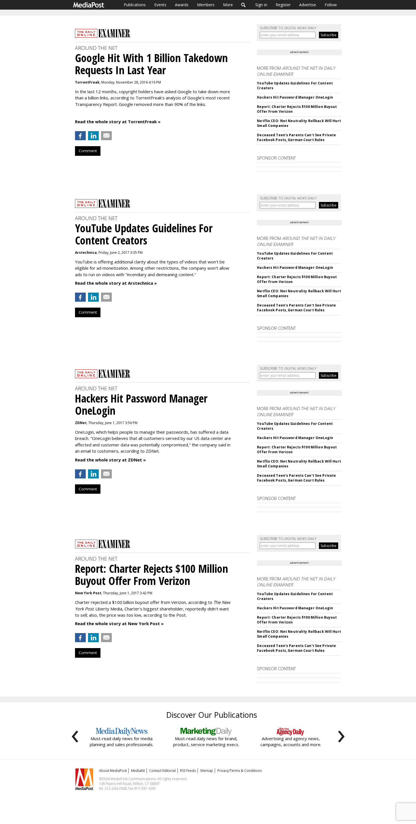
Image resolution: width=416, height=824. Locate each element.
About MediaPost (113, 770)
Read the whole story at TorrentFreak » (117, 121)
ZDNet (81, 422)
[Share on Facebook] (80, 135)
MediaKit (138, 770)
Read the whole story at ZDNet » (110, 460)
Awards (181, 4)
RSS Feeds (188, 770)
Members (206, 4)
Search (243, 5)
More (228, 4)
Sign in (261, 4)
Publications (135, 4)
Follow (331, 4)
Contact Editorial (162, 770)
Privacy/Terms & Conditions (239, 770)
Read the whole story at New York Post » (119, 623)
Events (160, 4)
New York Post (88, 593)
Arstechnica (86, 252)
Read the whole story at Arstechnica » (116, 283)
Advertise (307, 4)
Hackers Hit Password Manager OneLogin (295, 97)
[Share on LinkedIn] (93, 135)
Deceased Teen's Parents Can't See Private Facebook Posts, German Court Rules (296, 137)
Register (283, 4)
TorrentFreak (87, 82)
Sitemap (206, 770)
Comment (88, 150)
